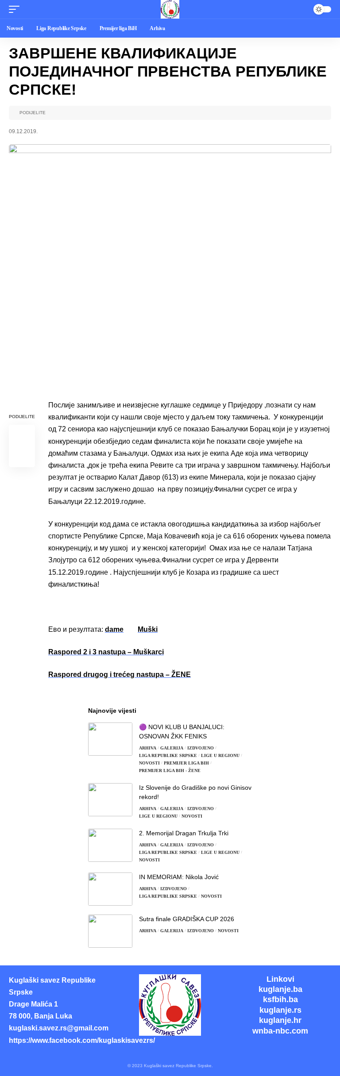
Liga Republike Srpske (168, 755)
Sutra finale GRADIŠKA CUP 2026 (186, 918)
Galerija (171, 748)
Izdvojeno (200, 748)
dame (114, 629)
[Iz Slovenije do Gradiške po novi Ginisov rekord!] (110, 799)
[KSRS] (170, 9)
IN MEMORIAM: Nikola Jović (179, 876)
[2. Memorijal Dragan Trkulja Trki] (110, 845)
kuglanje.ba (280, 989)
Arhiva (147, 748)
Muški (148, 629)
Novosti (149, 763)
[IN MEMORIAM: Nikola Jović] (110, 889)
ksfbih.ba (280, 999)
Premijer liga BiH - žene (170, 770)
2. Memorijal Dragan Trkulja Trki (183, 833)
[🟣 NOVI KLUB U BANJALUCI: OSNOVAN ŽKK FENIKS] (110, 739)
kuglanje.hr (280, 1020)
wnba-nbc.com (280, 1030)
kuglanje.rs (280, 1010)
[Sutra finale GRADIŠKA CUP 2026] (110, 931)
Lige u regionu (220, 755)
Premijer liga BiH (186, 763)
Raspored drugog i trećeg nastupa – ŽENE (119, 674)
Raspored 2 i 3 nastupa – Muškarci (106, 652)
